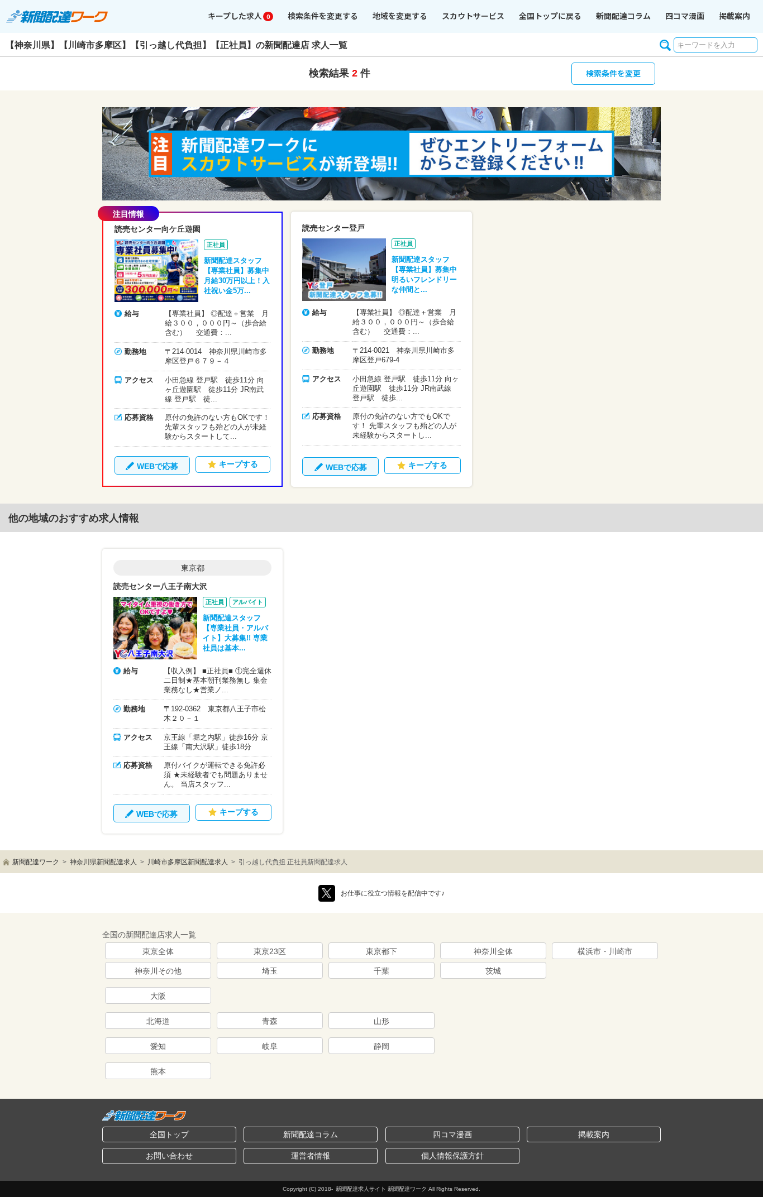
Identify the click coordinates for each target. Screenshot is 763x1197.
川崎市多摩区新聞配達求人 (187, 862)
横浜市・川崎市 (605, 951)
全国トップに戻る (550, 15)
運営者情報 (310, 1155)
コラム (623, 15)
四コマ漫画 (684, 15)
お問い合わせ (169, 1155)
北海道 (158, 1021)
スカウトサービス (473, 15)
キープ (239, 15)
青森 (270, 1021)
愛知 (158, 1046)
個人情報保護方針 (452, 1155)
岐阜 (270, 1046)
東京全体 (158, 951)
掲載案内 (734, 15)
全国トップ (169, 1134)
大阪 (158, 996)
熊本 (158, 1071)
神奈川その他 (158, 970)
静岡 (381, 1046)
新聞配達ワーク (35, 862)
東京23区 (270, 951)
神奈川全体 (493, 951)
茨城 (493, 970)
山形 (381, 1021)
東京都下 (381, 951)
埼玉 (270, 970)
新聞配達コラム (310, 1134)
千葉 (381, 970)
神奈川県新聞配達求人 (103, 862)
